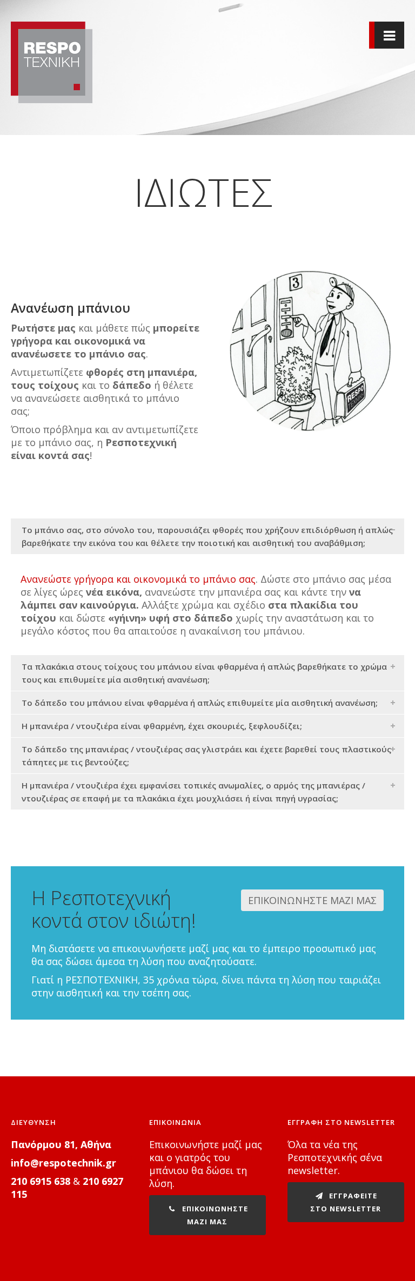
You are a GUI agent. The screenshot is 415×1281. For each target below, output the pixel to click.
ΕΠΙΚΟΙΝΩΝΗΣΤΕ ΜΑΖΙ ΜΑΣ (312, 900)
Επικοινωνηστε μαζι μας (214, 1215)
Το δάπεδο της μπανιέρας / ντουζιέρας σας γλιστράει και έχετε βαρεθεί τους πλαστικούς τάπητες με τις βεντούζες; (206, 755)
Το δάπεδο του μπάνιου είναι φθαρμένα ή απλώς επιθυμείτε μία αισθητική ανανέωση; (200, 702)
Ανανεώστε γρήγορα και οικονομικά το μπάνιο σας (138, 578)
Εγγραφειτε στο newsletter (345, 1202)
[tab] (207, 536)
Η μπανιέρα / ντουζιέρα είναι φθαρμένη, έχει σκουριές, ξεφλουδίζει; (162, 725)
